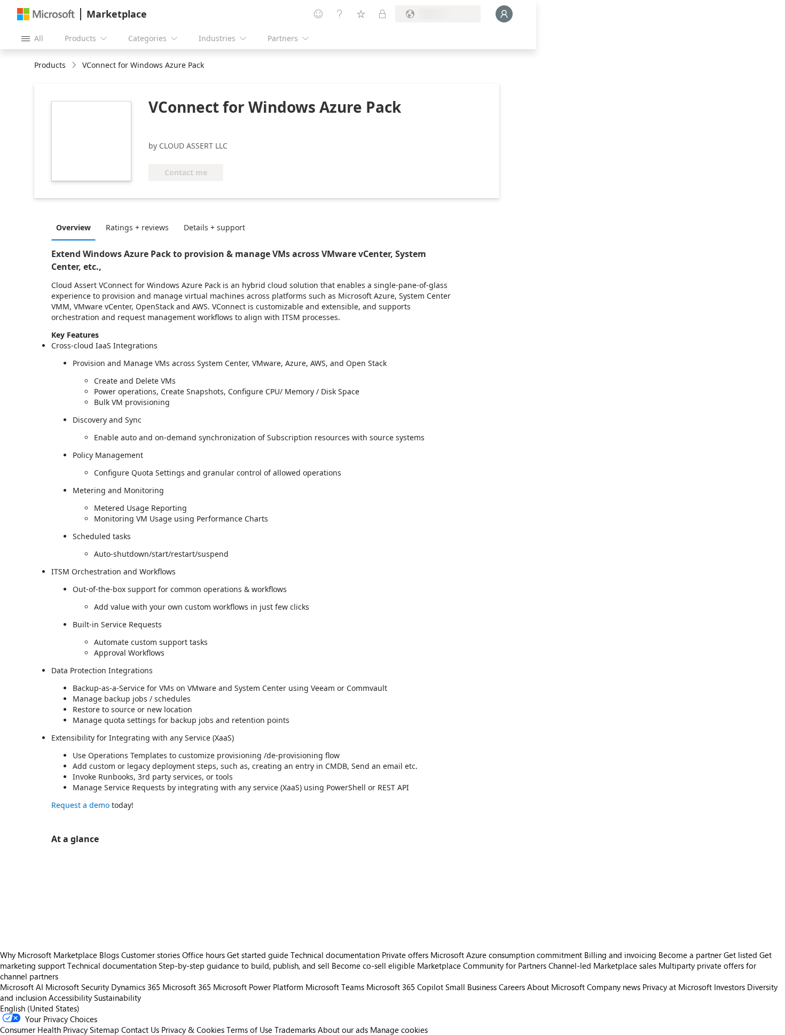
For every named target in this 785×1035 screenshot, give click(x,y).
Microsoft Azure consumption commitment (507, 955)
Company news (613, 987)
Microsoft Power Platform (258, 987)
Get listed (740, 955)
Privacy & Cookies (192, 1029)
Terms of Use (249, 1029)
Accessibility (70, 997)
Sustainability (117, 997)
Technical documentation (335, 955)
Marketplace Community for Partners (481, 965)
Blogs (109, 955)
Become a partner (689, 955)
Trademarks (295, 1029)
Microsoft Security (77, 987)
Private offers (405, 955)
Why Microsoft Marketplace (48, 955)
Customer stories (150, 955)
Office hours (203, 955)
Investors (729, 987)
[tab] (76, 227)
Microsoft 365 (186, 987)
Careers (512, 987)
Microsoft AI (21, 987)
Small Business (471, 987)
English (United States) (40, 1008)
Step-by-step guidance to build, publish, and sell (244, 965)
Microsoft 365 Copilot (404, 987)
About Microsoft (556, 987)
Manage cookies (399, 1029)
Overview (73, 227)
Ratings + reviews (137, 227)
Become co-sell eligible (373, 965)
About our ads (343, 1029)
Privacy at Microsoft (677, 987)
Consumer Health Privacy (44, 1029)
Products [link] (50, 65)
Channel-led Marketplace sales (602, 965)
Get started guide (257, 955)
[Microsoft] (46, 14)
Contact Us (140, 1029)
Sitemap (104, 1029)
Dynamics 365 (135, 987)
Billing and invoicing (620, 955)
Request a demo (80, 805)
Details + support (214, 227)
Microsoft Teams (334, 987)
